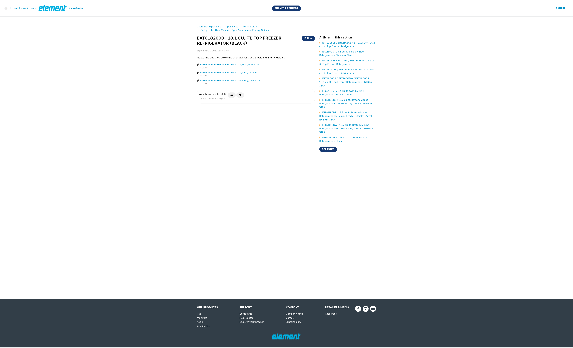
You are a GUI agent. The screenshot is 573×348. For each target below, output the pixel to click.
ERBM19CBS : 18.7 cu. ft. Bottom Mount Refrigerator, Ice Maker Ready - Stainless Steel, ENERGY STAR (346, 116)
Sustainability (293, 322)
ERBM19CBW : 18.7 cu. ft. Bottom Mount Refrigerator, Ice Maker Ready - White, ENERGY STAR (346, 129)
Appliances (232, 26)
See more (328, 149)
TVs (199, 313)
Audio (200, 322)
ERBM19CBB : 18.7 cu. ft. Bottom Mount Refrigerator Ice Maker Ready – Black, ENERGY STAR (345, 104)
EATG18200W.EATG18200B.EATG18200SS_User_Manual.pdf (229, 64)
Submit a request (286, 8)
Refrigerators (250, 26)
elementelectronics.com (22, 8)
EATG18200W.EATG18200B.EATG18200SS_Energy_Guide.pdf (230, 80)
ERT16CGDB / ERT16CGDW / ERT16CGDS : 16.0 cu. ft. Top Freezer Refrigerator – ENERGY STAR (345, 82)
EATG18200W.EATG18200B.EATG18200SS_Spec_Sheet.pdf (229, 72)
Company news (294, 313)
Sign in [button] (560, 8)
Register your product (251, 322)
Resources (331, 313)
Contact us (245, 313)
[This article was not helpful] (240, 95)
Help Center (246, 318)
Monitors (202, 318)
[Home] (52, 8)
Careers (290, 318)
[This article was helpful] (232, 95)
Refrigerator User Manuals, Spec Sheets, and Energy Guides (235, 30)
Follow (308, 38)
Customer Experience (209, 26)
